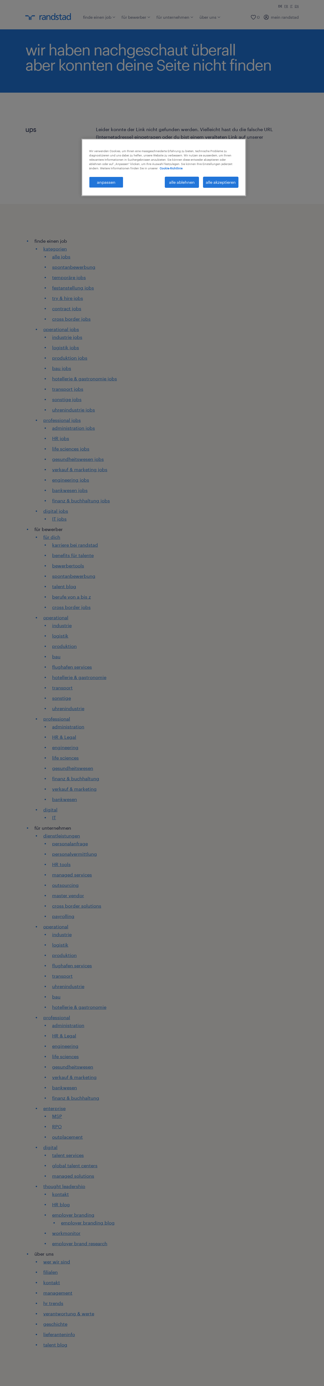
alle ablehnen (182, 182)
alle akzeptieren (221, 182)
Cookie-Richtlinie (171, 168)
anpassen (106, 182)
